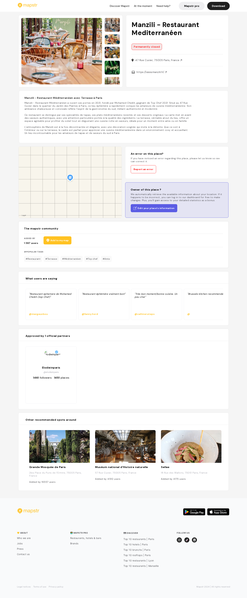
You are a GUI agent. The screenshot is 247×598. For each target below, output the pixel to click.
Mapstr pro (191, 6)
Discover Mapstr (120, 6)
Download (218, 6)
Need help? (163, 6)
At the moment (143, 6)
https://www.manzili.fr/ (151, 72)
